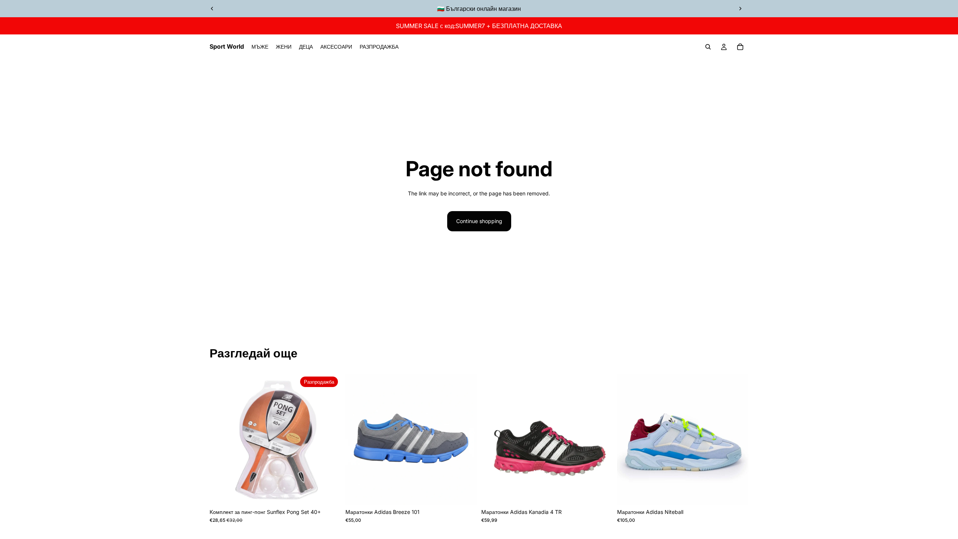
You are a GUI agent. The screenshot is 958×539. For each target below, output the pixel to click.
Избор (471, 493)
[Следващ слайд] (740, 8)
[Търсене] (708, 47)
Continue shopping (479, 221)
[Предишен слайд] (212, 8)
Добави (335, 493)
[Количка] (740, 47)
